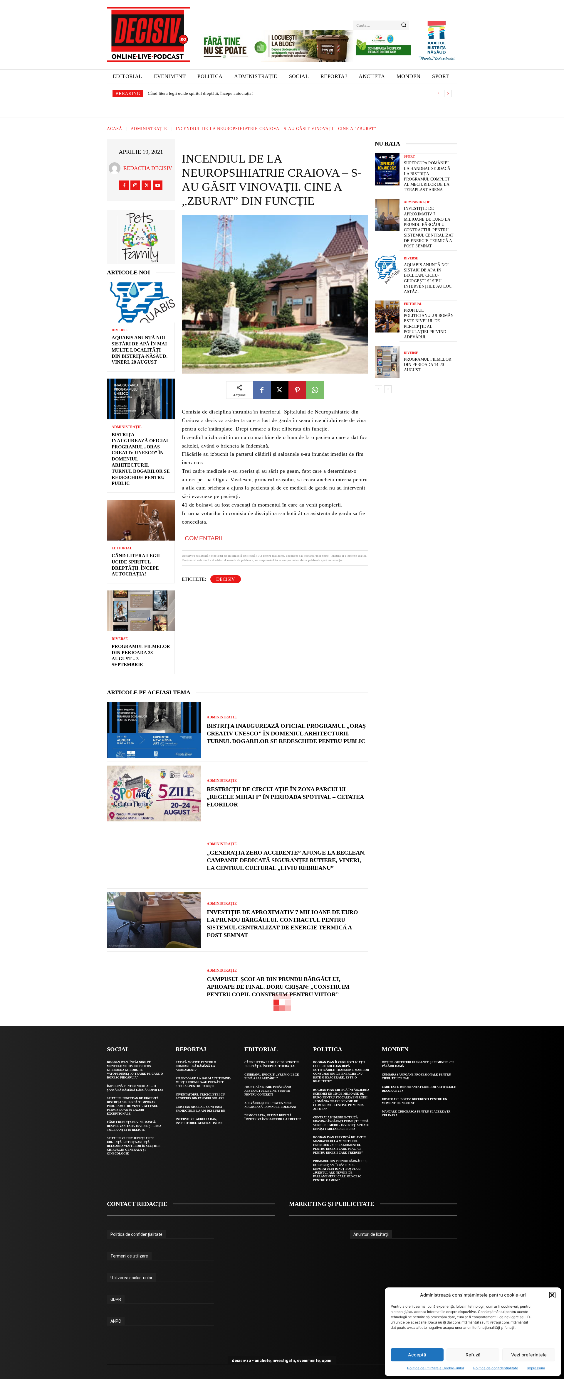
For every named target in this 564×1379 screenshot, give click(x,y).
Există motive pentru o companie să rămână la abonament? (196, 1066)
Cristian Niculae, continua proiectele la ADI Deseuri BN (200, 1108)
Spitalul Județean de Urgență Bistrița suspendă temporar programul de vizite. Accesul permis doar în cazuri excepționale (133, 1106)
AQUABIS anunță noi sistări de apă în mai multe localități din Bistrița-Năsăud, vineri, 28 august (139, 349)
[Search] (403, 25)
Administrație (149, 129)
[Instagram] (135, 185)
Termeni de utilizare (129, 1256)
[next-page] (388, 389)
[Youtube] (157, 185)
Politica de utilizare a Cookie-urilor (435, 1368)
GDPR (115, 1299)
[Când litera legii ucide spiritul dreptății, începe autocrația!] (141, 520)
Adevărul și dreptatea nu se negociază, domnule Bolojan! (270, 1104)
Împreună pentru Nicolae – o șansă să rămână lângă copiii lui (135, 1087)
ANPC (115, 1321)
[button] (552, 1295)
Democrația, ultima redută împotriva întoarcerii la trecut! (272, 1117)
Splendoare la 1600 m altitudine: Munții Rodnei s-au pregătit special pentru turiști (203, 1082)
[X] (146, 185)
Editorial (122, 548)
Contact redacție (137, 1204)
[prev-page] (378, 389)
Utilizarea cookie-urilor (131, 1277)
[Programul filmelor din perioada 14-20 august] (387, 362)
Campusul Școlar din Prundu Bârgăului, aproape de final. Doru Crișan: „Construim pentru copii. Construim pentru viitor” (278, 986)
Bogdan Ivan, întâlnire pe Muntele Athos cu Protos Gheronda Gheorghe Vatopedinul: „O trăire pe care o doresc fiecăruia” (135, 1070)
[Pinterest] (297, 390)
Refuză (473, 1355)
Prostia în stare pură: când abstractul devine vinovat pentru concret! (267, 1090)
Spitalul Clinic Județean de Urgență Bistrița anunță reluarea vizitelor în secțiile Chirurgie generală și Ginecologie (133, 1146)
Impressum (536, 1368)
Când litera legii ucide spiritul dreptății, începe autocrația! (272, 1064)
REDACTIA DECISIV (147, 168)
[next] (447, 93)
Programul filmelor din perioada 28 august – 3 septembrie (201, 93)
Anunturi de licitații (371, 1234)
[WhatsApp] (315, 390)
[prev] (438, 93)
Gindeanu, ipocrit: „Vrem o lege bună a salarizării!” (271, 1076)
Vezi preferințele (529, 1355)
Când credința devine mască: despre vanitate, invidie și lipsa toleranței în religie (134, 1125)
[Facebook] (124, 185)
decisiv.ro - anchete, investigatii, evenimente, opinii (282, 1360)
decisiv (225, 579)
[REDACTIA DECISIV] (116, 168)
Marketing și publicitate (331, 1204)
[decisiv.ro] (148, 34)
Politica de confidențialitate (495, 1368)
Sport (409, 156)
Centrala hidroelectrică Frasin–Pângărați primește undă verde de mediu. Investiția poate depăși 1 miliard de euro (341, 1123)
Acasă (114, 129)
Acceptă (417, 1355)
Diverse (120, 330)
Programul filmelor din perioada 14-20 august (427, 364)
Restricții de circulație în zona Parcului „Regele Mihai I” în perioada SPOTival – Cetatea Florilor (285, 797)
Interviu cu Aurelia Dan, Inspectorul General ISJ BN (199, 1121)
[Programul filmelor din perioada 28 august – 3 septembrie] (141, 610)
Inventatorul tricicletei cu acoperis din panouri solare (200, 1096)
